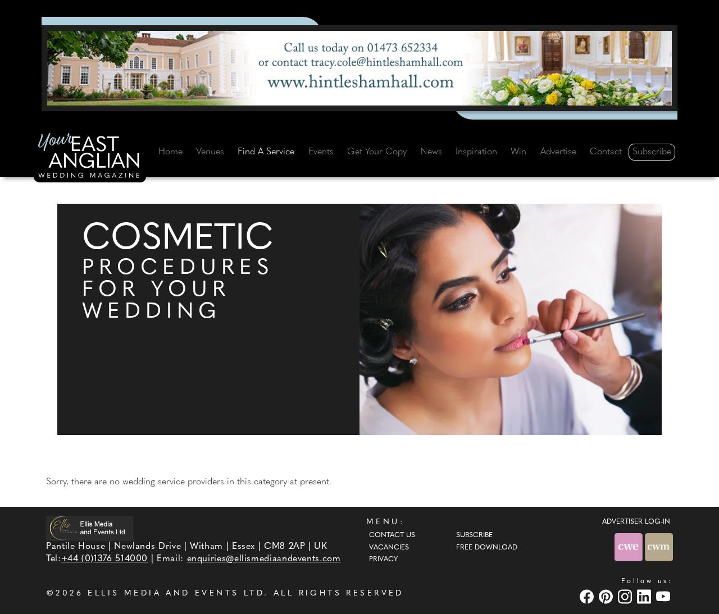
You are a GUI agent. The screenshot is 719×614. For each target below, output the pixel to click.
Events (321, 152)
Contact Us (392, 535)
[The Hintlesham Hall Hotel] (359, 67)
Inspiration (476, 152)
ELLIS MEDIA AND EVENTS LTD (176, 593)
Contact (606, 152)
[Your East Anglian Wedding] (90, 157)
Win (518, 152)
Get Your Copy (377, 152)
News (431, 152)
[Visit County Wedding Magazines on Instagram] (626, 596)
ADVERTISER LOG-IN (636, 522)
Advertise (558, 152)
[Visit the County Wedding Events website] (630, 547)
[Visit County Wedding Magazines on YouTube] (664, 596)
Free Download (486, 547)
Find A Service (266, 152)
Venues (210, 152)
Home (170, 152)
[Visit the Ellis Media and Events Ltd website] (90, 528)
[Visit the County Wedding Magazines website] (659, 547)
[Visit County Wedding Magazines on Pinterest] (607, 596)
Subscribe (651, 152)
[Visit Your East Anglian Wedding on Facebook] (588, 596)
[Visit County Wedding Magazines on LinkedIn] (645, 596)
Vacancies (389, 547)
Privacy (383, 559)
